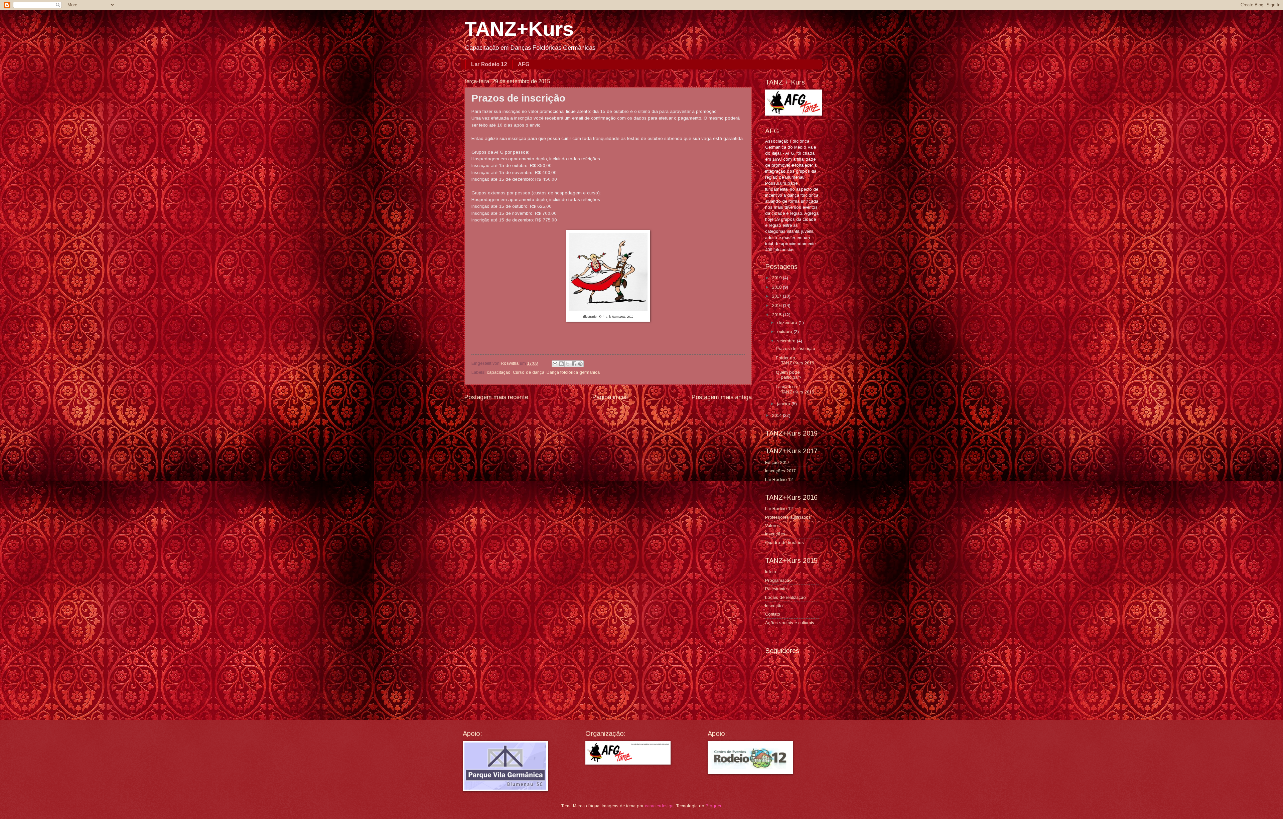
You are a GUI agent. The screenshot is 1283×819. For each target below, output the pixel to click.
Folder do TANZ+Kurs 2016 (795, 360)
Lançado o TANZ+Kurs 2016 (795, 389)
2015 (777, 314)
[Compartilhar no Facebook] (574, 363)
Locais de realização (785, 597)
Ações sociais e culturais (789, 622)
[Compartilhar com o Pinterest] (580, 363)
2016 (777, 305)
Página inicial (610, 397)
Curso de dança (528, 372)
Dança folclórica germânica (573, 372)
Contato (772, 614)
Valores (772, 525)
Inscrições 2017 (780, 470)
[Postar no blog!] (561, 363)
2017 (777, 296)
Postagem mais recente (496, 397)
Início (770, 571)
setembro (787, 340)
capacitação (499, 372)
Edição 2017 (777, 462)
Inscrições (775, 533)
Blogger (713, 805)
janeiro (784, 403)
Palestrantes (777, 588)
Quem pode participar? (789, 375)
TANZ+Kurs (519, 29)
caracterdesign (659, 805)
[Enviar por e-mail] (555, 363)
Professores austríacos (788, 517)
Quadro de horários (784, 542)
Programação (778, 580)
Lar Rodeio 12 (489, 64)
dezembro (788, 322)
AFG (524, 64)
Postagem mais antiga (722, 397)
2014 (777, 415)
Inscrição (774, 605)
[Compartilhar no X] (567, 363)
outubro (785, 331)
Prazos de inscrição (795, 348)
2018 (777, 287)
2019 (777, 277)
